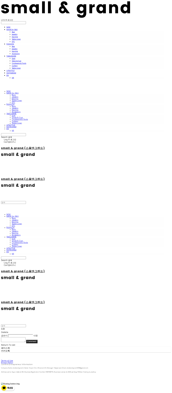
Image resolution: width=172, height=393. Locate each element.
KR (13, 78)
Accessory (16, 53)
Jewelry (14, 34)
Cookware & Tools (19, 63)
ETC (13, 41)
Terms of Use (7, 361)
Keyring (15, 37)
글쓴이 (4, 335)
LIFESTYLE (10, 70)
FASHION (10, 44)
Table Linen (16, 39)
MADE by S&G (11, 29)
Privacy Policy (7, 363)
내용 (35, 335)
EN (7, 75)
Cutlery (15, 65)
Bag (13, 32)
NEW (8, 27)
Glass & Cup (16, 61)
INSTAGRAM (11, 73)
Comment (31, 341)
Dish (13, 58)
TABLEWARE (11, 56)
